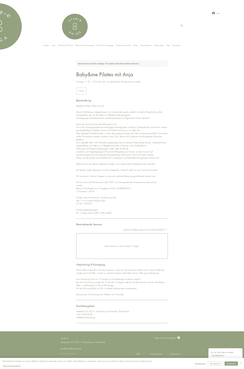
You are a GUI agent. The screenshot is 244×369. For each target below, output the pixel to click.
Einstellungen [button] (200, 363)
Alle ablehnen (215, 363)
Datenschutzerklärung (12, 366)
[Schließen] (240, 363)
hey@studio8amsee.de (71, 348)
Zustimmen (231, 363)
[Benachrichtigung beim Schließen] (240, 351)
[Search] (181, 25)
